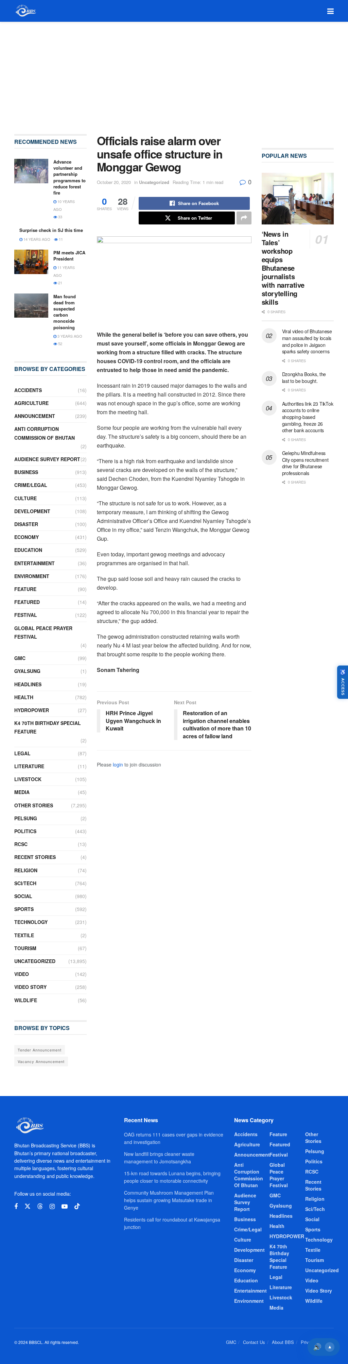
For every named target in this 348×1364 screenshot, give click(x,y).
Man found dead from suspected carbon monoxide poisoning (64, 312)
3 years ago (69, 336)
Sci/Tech (25, 883)
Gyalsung (27, 671)
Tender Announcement (40, 1050)
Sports (24, 909)
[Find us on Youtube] (65, 1206)
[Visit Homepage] (25, 11)
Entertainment (34, 563)
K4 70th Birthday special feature (47, 727)
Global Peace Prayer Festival (43, 632)
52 (59, 343)
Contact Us (254, 1342)
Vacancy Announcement (41, 1061)
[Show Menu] (330, 11)
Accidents (28, 390)
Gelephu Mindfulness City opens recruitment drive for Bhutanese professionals (305, 463)
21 (59, 282)
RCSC (21, 844)
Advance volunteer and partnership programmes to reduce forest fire (69, 177)
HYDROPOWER (31, 710)
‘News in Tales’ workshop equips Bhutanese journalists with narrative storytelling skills (283, 268)
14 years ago (36, 239)
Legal (22, 753)
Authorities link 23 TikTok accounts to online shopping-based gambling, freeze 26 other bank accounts (307, 417)
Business (26, 472)
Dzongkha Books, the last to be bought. (304, 377)
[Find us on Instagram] (52, 1206)
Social (23, 896)
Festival (25, 614)
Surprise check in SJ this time (51, 230)
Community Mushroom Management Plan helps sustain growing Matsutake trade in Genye (169, 1200)
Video (21, 974)
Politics (25, 831)
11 (60, 239)
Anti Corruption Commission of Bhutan (44, 433)
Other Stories (33, 805)
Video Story (30, 986)
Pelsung (25, 818)
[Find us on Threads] (40, 1206)
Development (32, 511)
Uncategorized (154, 182)
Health (23, 697)
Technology (31, 922)
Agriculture (31, 403)
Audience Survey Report (47, 459)
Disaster (26, 524)
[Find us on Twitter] (27, 1206)
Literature (29, 766)
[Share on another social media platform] (244, 218)
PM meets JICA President (69, 255)
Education (28, 549)
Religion (25, 870)
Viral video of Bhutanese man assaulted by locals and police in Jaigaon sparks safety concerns (307, 341)
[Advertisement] (174, 72)
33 (59, 216)
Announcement (34, 415)
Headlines (27, 684)
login (118, 764)
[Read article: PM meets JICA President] (31, 262)
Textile (24, 935)
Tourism (25, 948)
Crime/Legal (30, 485)
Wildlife (25, 1000)
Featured (27, 602)
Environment (31, 576)
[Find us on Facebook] (16, 1206)
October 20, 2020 (114, 182)
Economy (26, 537)
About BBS (283, 1342)
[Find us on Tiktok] (77, 1206)
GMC (19, 658)
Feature (25, 589)
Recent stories (35, 857)
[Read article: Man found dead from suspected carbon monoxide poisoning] (31, 305)
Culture (25, 498)
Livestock (27, 779)
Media (22, 792)
